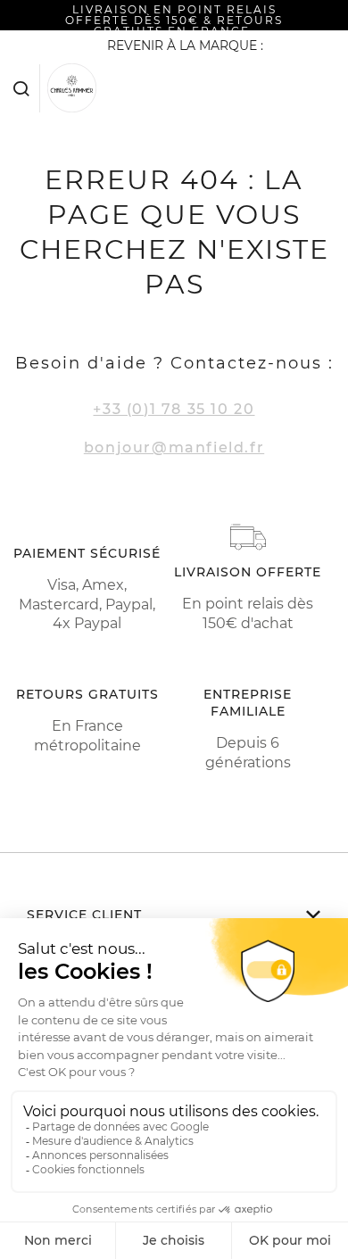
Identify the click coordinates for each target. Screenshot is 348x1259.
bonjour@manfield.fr (174, 447)
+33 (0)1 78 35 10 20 (173, 409)
